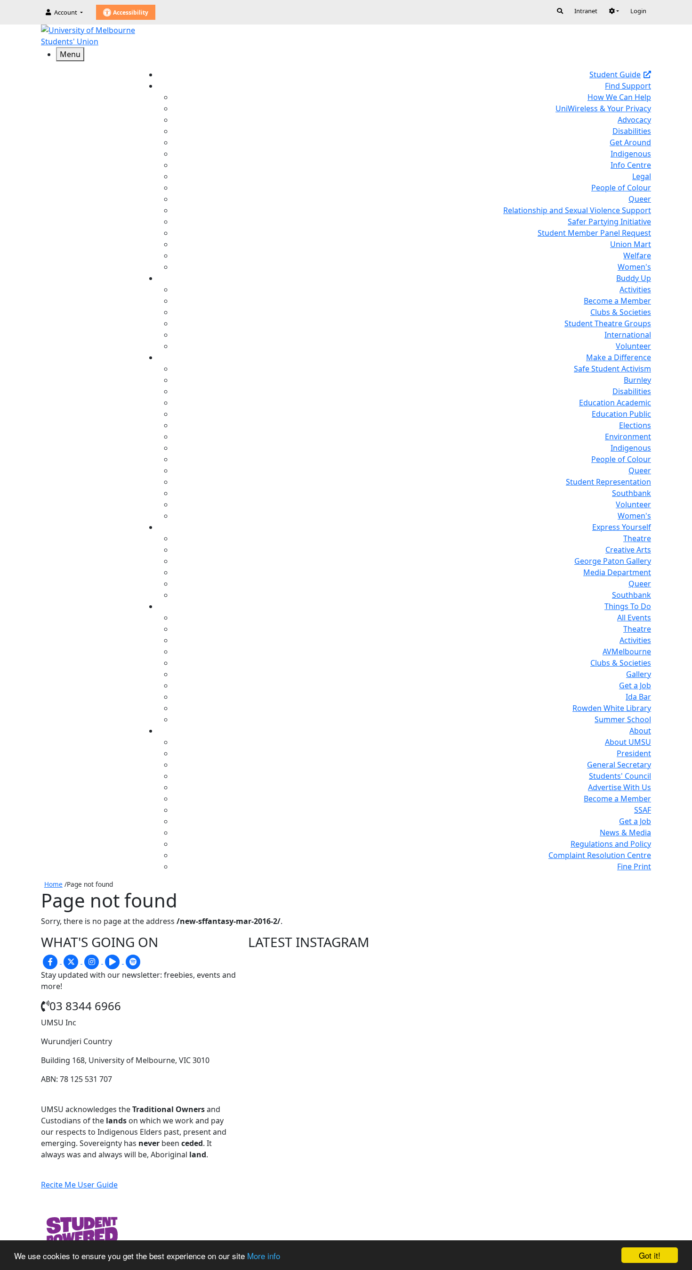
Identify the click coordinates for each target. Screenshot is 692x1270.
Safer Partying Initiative (609, 221)
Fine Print (634, 866)
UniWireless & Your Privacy (603, 108)
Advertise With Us (619, 787)
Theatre (637, 538)
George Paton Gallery (612, 561)
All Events (634, 617)
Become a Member (617, 301)
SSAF (642, 810)
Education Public (621, 414)
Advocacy (634, 120)
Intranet (585, 11)
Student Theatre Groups (607, 323)
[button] (614, 11)
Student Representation (608, 482)
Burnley (637, 380)
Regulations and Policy (611, 844)
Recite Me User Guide (79, 1184)
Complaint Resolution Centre (599, 855)
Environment (628, 436)
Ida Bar (638, 697)
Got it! (649, 1255)
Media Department (617, 572)
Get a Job (635, 685)
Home (53, 884)
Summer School (623, 719)
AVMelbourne (627, 651)
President (634, 753)
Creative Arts (628, 549)
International (627, 335)
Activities (635, 289)
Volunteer (633, 346)
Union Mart (630, 244)
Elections (635, 425)
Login (638, 11)
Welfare (637, 255)
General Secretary (619, 764)
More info (263, 1256)
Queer (639, 199)
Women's (634, 267)
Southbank (631, 493)
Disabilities (631, 131)
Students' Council (620, 776)
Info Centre (631, 165)
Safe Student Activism (612, 368)
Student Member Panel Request (594, 233)
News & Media (625, 832)
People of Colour (621, 187)
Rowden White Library (611, 708)
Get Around (630, 142)
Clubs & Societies (620, 312)
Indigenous (631, 153)
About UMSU (628, 742)
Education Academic (615, 402)
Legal (641, 176)
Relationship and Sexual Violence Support (577, 210)
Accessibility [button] (130, 12)
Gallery (638, 674)
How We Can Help (619, 97)
